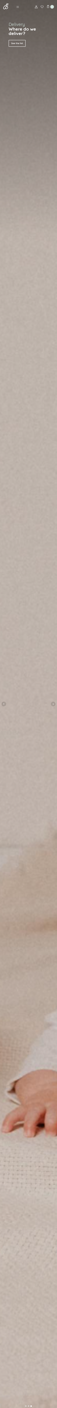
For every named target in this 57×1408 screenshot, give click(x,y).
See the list (17, 43)
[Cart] (51, 7)
